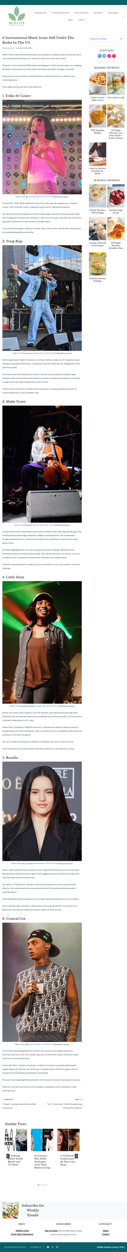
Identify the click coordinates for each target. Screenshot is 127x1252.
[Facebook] (48, 1247)
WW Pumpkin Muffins (97, 131)
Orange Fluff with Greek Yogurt (97, 244)
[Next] (76, 1156)
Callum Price (9, 48)
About (70, 20)
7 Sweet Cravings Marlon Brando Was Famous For (19, 1103)
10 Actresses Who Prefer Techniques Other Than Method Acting (42, 1162)
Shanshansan (27, 353)
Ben (27, 196)
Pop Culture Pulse (81, 13)
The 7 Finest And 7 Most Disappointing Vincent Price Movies (64, 1103)
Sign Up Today (51, 1230)
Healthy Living (22, 1230)
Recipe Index (113, 13)
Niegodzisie (28, 525)
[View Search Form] (123, 16)
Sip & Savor (98, 13)
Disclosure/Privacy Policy (15, 1247)
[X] (53, 1247)
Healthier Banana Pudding (97, 279)
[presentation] (16, 1140)
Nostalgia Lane (40, 13)
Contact (81, 20)
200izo (27, 1044)
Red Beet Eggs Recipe (116, 211)
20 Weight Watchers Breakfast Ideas (116, 245)
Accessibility (35, 1247)
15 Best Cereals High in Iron (98, 99)
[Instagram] (57, 1247)
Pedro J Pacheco (27, 863)
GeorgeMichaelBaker (27, 706)
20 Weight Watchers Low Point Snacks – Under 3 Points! (116, 134)
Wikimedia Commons (60, 196)
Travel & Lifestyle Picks (60, 13)
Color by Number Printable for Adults (97, 171)
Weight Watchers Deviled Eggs (98, 211)
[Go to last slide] (8, 1156)
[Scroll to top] (122, 1244)
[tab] (38, 1185)
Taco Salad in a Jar (116, 98)
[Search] (121, 38)
